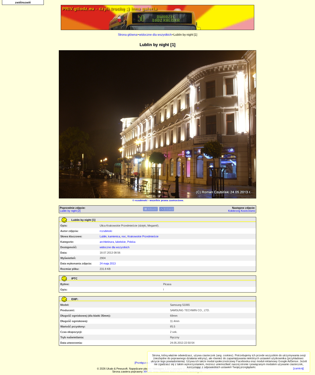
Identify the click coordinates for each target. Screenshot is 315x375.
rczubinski (141, 200)
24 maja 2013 (108, 263)
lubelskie (120, 241)
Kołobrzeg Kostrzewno (241, 210)
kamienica (114, 236)
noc (124, 236)
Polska (131, 241)
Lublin (103, 236)
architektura (107, 241)
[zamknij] (298, 368)
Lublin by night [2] (70, 210)
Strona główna (127, 34)
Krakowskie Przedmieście (142, 236)
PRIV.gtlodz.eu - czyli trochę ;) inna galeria (109, 8)
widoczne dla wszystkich (155, 34)
